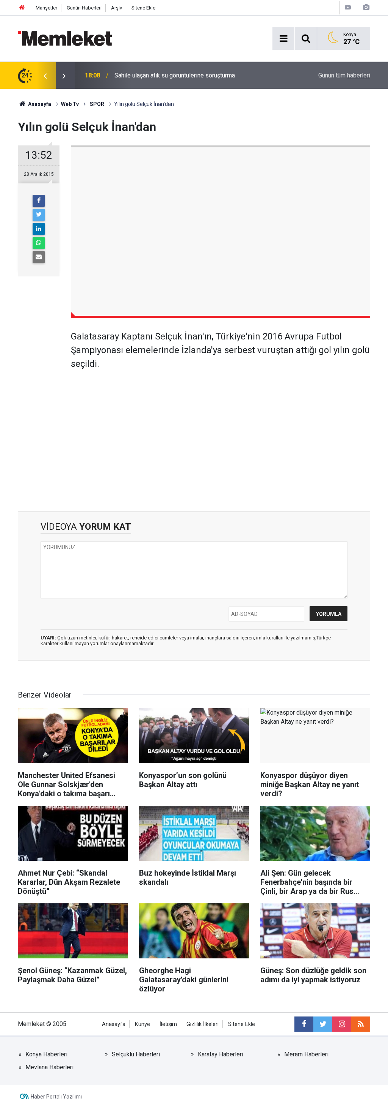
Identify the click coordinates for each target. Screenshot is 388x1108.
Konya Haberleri (46, 1054)
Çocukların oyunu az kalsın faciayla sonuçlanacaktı (180, 75)
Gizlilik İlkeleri (202, 1024)
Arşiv (116, 8)
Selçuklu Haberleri (136, 1054)
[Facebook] (39, 201)
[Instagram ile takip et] (341, 1024)
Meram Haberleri (306, 1054)
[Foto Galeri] (366, 7)
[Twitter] (39, 215)
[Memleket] (65, 37)
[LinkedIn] (39, 229)
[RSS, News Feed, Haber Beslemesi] (360, 1024)
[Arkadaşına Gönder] (39, 257)
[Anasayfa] (22, 8)
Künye (142, 1024)
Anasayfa (113, 1024)
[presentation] (45, 75)
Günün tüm (344, 75)
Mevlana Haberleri (49, 1067)
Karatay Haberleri (220, 1054)
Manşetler (46, 8)
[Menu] (283, 39)
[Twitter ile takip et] (322, 1024)
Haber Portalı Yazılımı (56, 1097)
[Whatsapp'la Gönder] (39, 243)
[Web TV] (348, 7)
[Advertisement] (220, 435)
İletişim (168, 1024)
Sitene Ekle (143, 8)
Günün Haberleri (84, 8)
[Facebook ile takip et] (303, 1024)
